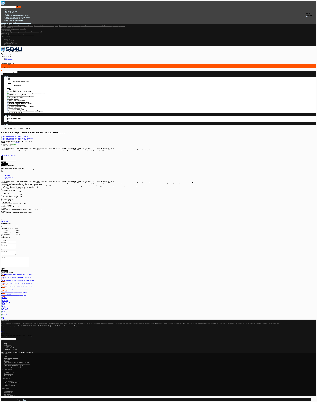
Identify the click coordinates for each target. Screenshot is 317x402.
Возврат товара (15, 29)
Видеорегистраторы (26, 91)
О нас (5, 9)
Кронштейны (20, 109)
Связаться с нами (5, 29)
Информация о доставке (11, 11)
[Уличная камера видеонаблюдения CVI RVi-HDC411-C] (17, 138)
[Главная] (4, 127)
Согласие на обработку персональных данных (17, 17)
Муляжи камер (21, 100)
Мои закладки (8, 394)
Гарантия (6, 14)
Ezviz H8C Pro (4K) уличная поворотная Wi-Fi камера (16, 277)
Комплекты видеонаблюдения (34, 111)
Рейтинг (3, 268)
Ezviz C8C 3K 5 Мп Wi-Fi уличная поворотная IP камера (16, 283)
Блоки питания (21, 94)
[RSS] (2, 331)
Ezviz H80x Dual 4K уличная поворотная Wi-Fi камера (16, 289)
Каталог (6, 76)
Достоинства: (4, 244)
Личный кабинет (9, 391)
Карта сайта (23, 29)
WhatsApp (8, 45)
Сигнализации (21, 105)
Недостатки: (4, 250)
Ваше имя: (4, 240)
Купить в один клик (8, 165)
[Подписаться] (1, 340)
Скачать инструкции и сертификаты (14, 20)
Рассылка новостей (28, 35)
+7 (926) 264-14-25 (9, 40)
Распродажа (19, 112)
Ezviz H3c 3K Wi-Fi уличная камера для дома (13, 295)
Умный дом (18, 108)
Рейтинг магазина (309, 14)
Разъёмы (16, 99)
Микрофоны (19, 97)
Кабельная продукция (27, 96)
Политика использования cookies (13, 18)
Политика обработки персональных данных (16, 15)
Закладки (20, 35)
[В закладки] (2, 162)
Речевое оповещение (26, 103)
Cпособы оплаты (9, 12)
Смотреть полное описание (8, 155)
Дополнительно (6, 30)
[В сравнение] (4, 162)
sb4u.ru (3, 323)
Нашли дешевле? (14, 142)
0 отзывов (3, 173)
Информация (5, 24)
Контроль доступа (24, 102)
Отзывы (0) (7, 178)
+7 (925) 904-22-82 (9, 42)
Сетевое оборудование (28, 106)
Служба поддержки (7, 27)
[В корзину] (1, 275)
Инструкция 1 (5, 221)
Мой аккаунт (5, 33)
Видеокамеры (15, 90)
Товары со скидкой (36, 32)
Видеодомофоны (16, 85)
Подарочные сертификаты (17, 32)
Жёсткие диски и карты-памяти (36, 93)
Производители (5, 32)
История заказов (13, 35)
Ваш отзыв (4, 256)
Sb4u (24, 400)
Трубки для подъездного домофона (21, 81)
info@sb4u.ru (7, 39)
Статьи (6, 114)
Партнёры (28, 32)
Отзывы (6, 122)
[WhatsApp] (4, 331)
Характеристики (8, 177)
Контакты (6, 124)
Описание (7, 175)
